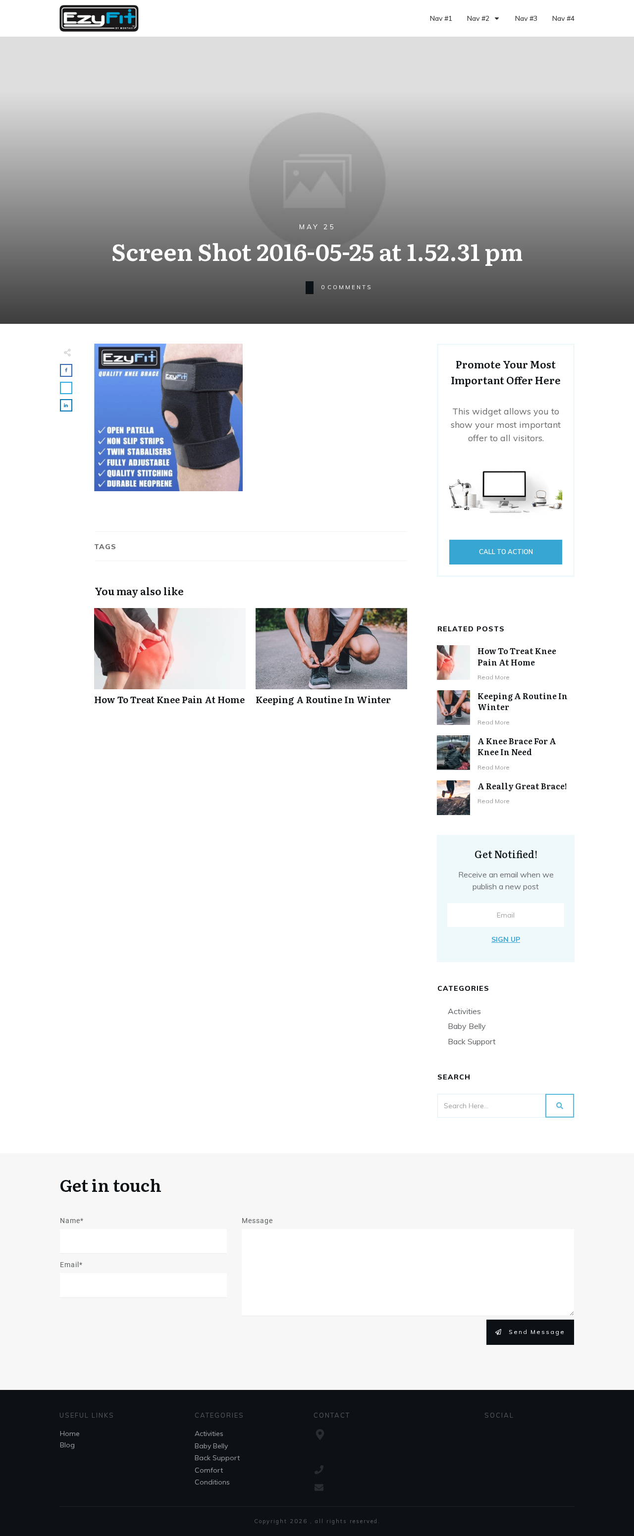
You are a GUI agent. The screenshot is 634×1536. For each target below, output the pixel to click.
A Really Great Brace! (522, 786)
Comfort (209, 1470)
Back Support (472, 1041)
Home (70, 1433)
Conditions (212, 1482)
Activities (464, 1011)
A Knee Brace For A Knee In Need (516, 746)
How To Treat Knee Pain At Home (170, 662)
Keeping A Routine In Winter (331, 662)
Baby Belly (467, 1026)
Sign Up (505, 939)
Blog (67, 1444)
